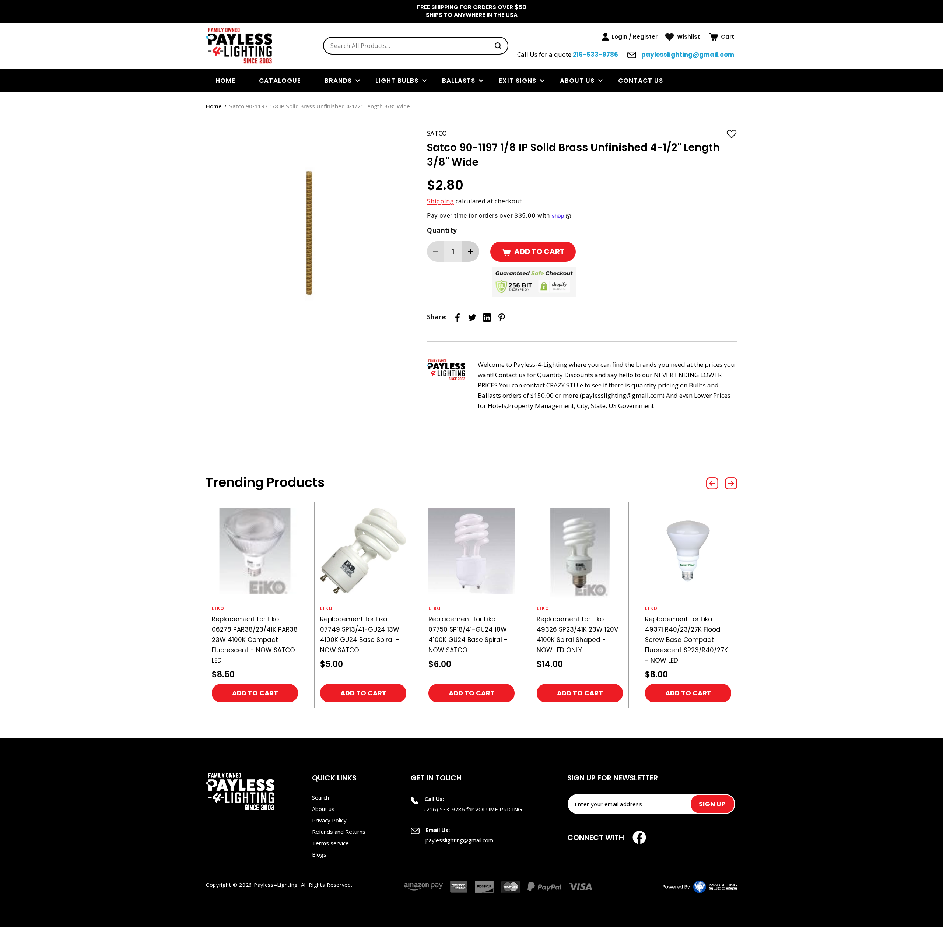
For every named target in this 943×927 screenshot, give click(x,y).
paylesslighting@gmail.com (687, 54)
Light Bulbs (396, 80)
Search (320, 797)
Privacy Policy (329, 820)
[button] (721, 36)
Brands (338, 80)
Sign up (712, 803)
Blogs (319, 854)
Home (214, 106)
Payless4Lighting (276, 884)
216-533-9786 (595, 54)
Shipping (440, 201)
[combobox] (415, 46)
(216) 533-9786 (444, 809)
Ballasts (458, 80)
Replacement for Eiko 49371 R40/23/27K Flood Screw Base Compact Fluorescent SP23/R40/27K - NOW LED (686, 640)
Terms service (330, 843)
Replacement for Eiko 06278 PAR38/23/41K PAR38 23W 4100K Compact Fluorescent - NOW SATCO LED (255, 640)
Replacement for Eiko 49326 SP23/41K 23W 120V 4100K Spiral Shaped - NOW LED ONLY (577, 634)
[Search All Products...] (498, 46)
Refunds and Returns (338, 831)
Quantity (442, 230)
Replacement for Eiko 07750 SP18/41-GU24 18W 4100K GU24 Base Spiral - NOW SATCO (468, 634)
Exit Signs (517, 80)
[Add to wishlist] (731, 133)
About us (577, 80)
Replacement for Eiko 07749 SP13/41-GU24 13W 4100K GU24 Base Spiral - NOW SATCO (359, 634)
